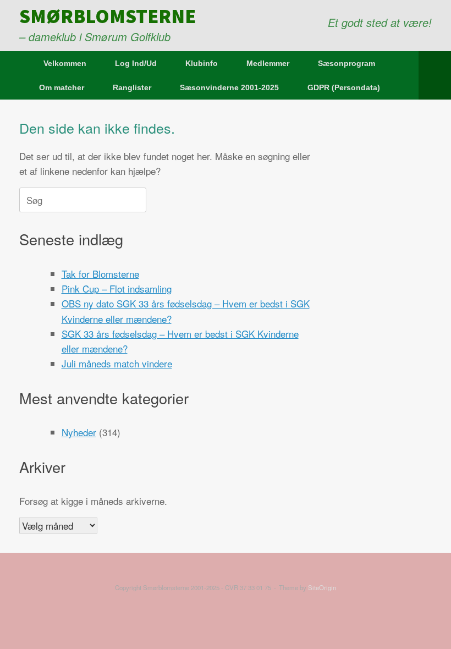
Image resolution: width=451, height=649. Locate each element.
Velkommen (64, 63)
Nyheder (79, 432)
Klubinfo (201, 63)
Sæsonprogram (346, 63)
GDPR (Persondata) (343, 87)
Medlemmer (267, 63)
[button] (435, 75)
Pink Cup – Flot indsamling (117, 288)
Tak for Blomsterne (100, 273)
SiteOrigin (322, 587)
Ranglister (132, 87)
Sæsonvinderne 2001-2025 (229, 87)
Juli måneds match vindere (117, 363)
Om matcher (61, 87)
